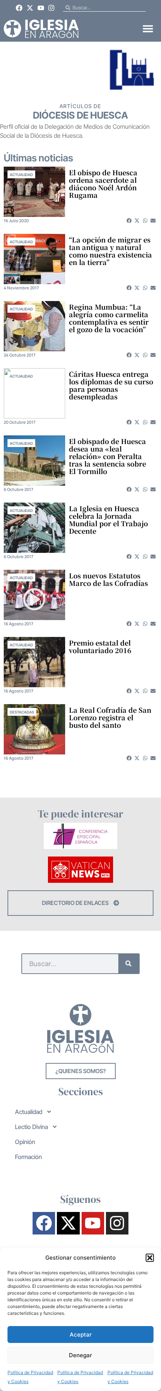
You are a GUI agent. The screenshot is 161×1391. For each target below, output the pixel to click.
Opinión (25, 1142)
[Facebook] (19, 8)
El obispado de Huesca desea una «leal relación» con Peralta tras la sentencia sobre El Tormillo (107, 456)
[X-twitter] (30, 8)
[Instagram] (51, 8)
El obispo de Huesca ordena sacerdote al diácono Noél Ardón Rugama (103, 183)
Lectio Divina (31, 1127)
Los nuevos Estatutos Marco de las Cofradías (108, 579)
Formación (28, 1157)
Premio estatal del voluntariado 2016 (100, 646)
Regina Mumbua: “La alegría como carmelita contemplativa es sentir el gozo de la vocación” (109, 318)
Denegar (80, 1355)
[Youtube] (41, 8)
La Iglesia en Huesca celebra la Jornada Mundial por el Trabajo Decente (108, 519)
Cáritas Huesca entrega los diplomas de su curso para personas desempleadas (111, 385)
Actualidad (21, 174)
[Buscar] (128, 963)
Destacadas (22, 712)
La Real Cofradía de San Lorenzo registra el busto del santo (110, 717)
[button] (150, 1258)
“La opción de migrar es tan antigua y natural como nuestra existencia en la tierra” (110, 251)
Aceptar (81, 1334)
